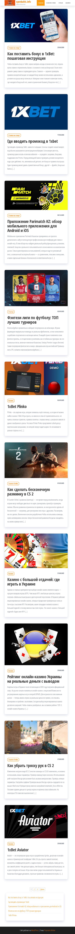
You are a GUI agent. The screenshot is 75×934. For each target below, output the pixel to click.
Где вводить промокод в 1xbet (32, 141)
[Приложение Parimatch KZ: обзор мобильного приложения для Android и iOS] (36, 195)
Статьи (60, 3)
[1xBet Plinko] (36, 378)
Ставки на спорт (14, 48)
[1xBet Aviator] (36, 821)
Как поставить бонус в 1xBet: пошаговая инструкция (31, 56)
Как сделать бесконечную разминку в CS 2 (28, 492)
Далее (42, 889)
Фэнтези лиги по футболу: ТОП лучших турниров (32, 320)
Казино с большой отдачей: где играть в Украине (33, 582)
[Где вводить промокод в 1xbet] (36, 111)
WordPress (35, 930)
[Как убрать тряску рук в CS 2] (36, 737)
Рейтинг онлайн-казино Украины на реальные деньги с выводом (34, 679)
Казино (68, 3)
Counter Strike (51, 3)
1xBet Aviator (18, 849)
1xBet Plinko (17, 406)
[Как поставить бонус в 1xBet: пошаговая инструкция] (36, 25)
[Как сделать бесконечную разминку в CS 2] (36, 460)
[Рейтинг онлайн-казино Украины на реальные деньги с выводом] (36, 644)
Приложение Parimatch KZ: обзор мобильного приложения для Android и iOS (34, 226)
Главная (40, 3)
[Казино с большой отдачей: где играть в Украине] (36, 550)
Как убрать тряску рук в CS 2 (30, 765)
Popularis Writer (49, 930)
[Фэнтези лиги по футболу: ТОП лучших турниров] (36, 287)
